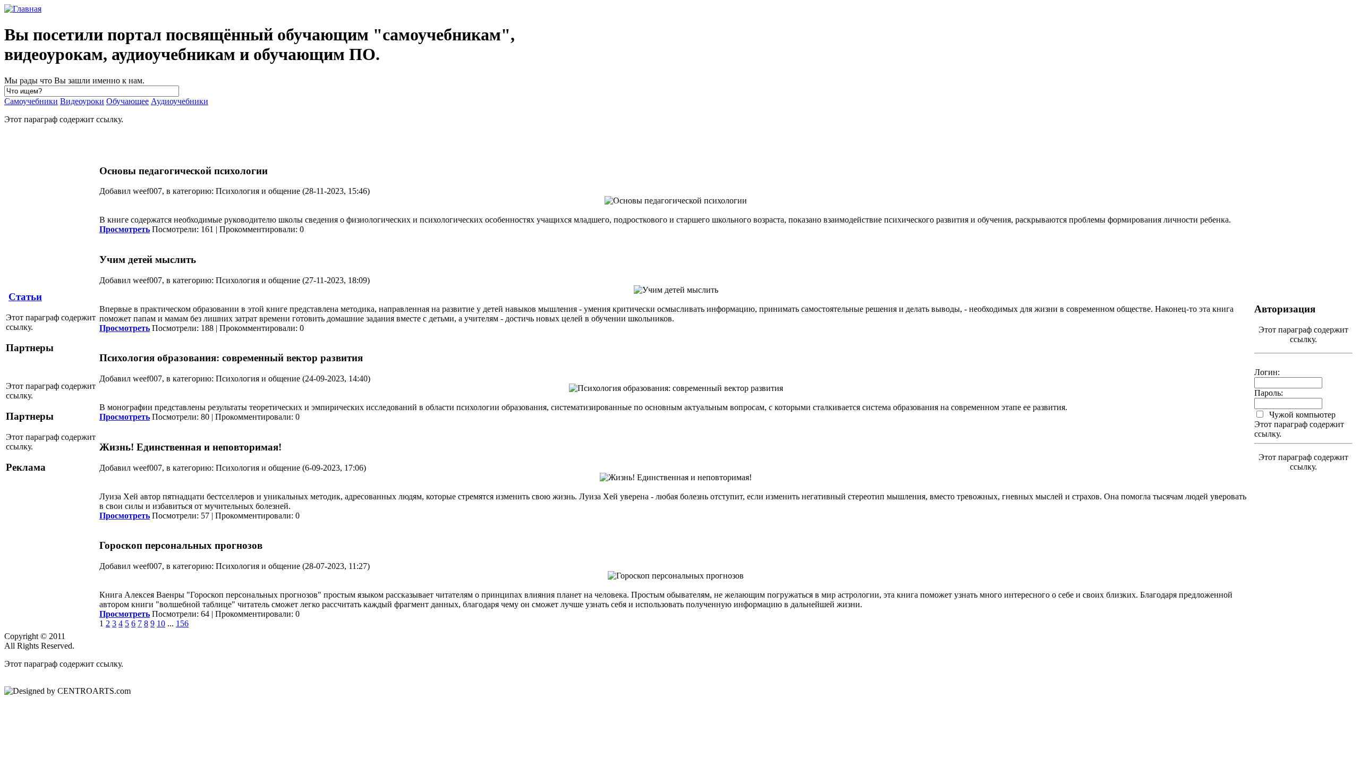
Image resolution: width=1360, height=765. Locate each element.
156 (182, 623)
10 (161, 623)
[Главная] (22, 8)
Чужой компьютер (1301, 414)
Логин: (1267, 372)
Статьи (25, 296)
